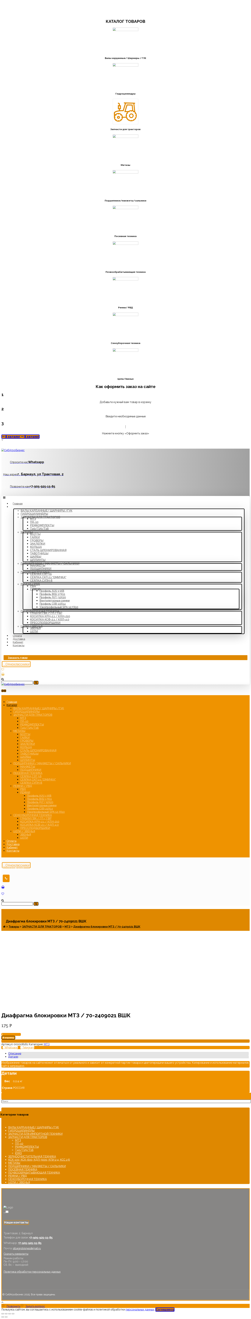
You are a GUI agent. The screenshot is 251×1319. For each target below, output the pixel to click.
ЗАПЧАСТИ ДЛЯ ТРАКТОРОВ (27, 1137)
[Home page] (4, 926)
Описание (14, 1053)
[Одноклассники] (5, 1211)
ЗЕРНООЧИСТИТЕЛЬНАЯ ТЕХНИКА (32, 1156)
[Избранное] (2, 669)
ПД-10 (19, 1143)
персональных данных (140, 1309)
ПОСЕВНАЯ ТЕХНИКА (22, 1169)
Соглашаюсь (165, 1309)
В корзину (8, 1037)
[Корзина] (2, 674)
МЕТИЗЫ (14, 1163)
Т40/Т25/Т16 (24, 1150)
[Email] (7, 1211)
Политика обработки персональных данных (32, 1271)
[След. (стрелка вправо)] (6, 1316)
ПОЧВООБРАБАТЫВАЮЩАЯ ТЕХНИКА (34, 1172)
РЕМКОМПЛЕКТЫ (27, 1146)
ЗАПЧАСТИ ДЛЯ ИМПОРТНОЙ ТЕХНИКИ (35, 1133)
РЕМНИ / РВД (17, 1176)
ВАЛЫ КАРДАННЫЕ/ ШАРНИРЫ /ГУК (33, 1127)
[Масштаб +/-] (13, 1313)
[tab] (128, 1053)
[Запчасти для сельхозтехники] (13, 450)
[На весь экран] (9, 1313)
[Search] (36, 682)
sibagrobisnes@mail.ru (27, 1248)
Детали (13, 1056)
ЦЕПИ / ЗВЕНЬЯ (19, 1182)
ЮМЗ (18, 1153)
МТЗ (47, 1044)
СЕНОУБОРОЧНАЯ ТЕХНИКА (27, 1179)
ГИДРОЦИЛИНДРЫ (21, 1130)
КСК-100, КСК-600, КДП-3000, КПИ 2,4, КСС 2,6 (39, 1159)
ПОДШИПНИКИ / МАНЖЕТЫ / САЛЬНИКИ (37, 1166)
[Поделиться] (6, 1313)
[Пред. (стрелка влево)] (2, 1316)
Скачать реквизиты (16, 1253)
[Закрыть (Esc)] (2, 1313)
